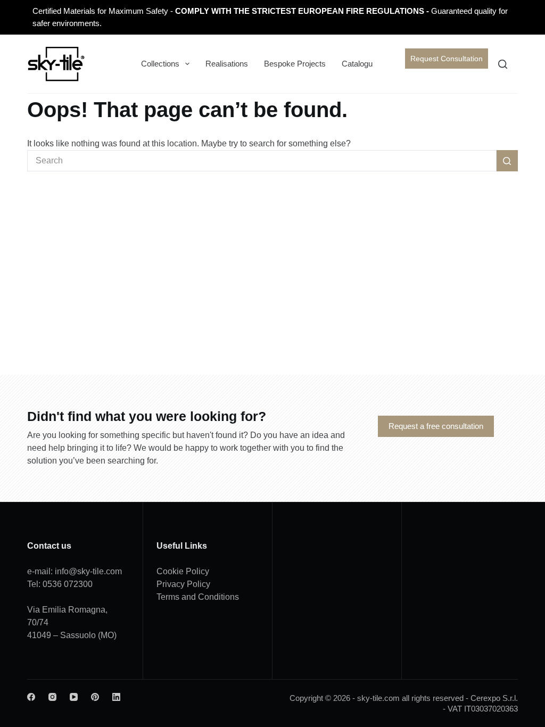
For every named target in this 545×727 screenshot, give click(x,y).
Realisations (226, 63)
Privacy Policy (183, 584)
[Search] (502, 64)
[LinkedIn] (116, 697)
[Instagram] (52, 697)
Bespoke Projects (295, 63)
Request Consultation (446, 58)
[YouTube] (74, 697)
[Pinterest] (95, 697)
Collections (160, 63)
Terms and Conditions (197, 596)
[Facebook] (31, 697)
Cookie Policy (182, 571)
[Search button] (507, 160)
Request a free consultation (436, 426)
